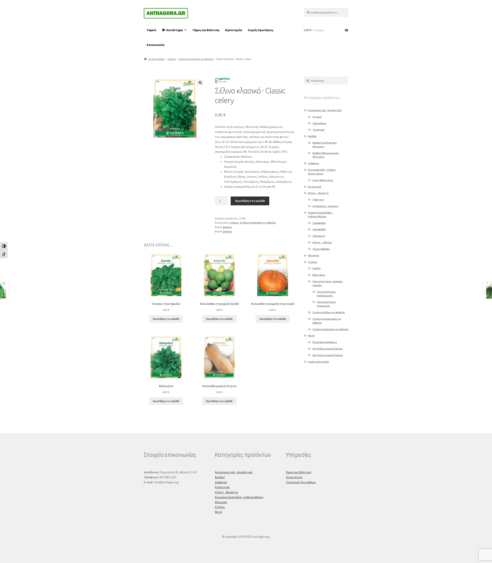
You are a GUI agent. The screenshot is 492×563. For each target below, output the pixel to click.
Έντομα (317, 117)
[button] (200, 83)
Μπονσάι (313, 255)
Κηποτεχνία (233, 30)
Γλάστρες (318, 199)
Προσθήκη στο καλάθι (250, 201)
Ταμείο (151, 30)
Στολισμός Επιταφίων (301, 482)
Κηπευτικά (314, 186)
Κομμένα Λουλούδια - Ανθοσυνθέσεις (320, 214)
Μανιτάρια (318, 275)
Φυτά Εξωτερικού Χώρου (327, 348)
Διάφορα (313, 163)
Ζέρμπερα (318, 236)
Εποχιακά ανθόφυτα (324, 342)
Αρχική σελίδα (156, 59)
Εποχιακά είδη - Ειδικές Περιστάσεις (322, 171)
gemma (227, 227)
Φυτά (311, 335)
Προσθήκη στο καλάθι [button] (166, 319)
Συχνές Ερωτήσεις (260, 30)
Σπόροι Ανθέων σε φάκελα (328, 312)
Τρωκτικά (318, 129)
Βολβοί (312, 136)
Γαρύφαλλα (319, 223)
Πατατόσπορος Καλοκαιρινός (326, 293)
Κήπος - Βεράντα (318, 193)
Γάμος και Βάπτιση (206, 30)
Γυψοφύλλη (319, 229)
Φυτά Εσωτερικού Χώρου (327, 355)
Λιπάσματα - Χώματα (325, 206)
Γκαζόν (316, 268)
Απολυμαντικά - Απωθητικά (324, 110)
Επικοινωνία (155, 45)
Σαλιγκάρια (319, 123)
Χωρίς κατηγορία (318, 361)
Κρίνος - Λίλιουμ (322, 242)
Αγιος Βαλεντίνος (322, 180)
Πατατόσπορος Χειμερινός (326, 304)
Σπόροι (171, 59)
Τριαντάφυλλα (321, 249)
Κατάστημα (174, 30)
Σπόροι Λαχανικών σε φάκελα (196, 59)
